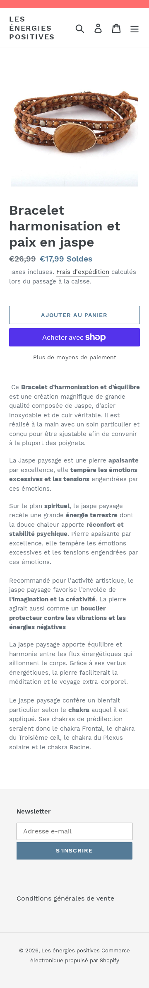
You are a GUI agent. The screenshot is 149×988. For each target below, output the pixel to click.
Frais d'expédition (82, 272)
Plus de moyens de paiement (74, 357)
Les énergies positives (32, 28)
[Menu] (134, 28)
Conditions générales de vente (65, 898)
